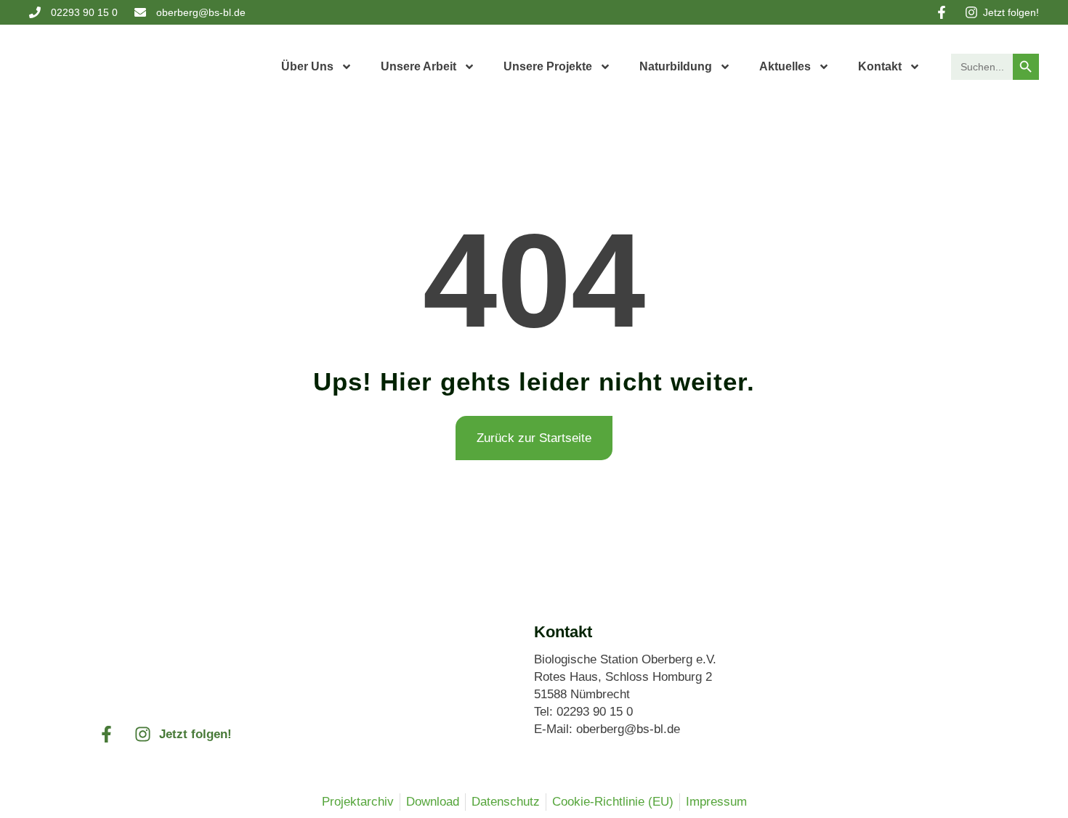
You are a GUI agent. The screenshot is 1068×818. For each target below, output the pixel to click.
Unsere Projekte (547, 66)
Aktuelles (785, 66)
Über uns (307, 66)
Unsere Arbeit (418, 66)
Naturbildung (675, 66)
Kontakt (880, 66)
